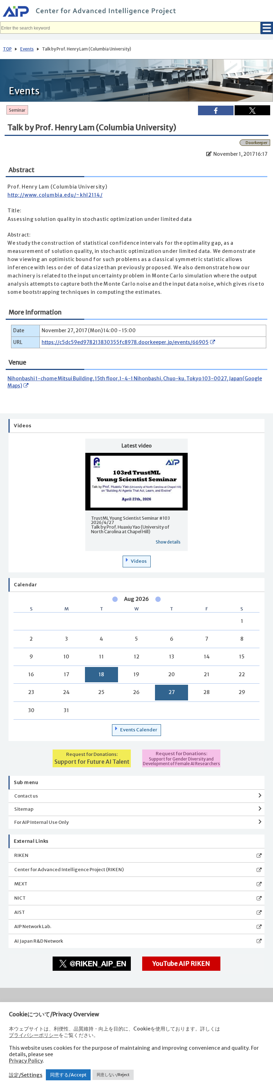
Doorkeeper (256, 142)
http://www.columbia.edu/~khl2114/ (55, 195)
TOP (7, 49)
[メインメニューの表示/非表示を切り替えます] (267, 28)
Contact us (26, 796)
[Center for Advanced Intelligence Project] (136, 12)
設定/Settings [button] (25, 1075)
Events (27, 49)
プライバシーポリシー (34, 1035)
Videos (139, 561)
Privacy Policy (26, 1061)
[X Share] (252, 110)
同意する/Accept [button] (68, 1075)
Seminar (17, 110)
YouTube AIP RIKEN (181, 964)
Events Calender (138, 730)
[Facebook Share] (216, 110)
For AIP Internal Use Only (41, 822)
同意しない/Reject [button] (113, 1074)
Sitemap (23, 809)
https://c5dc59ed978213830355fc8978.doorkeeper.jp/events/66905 (125, 342)
